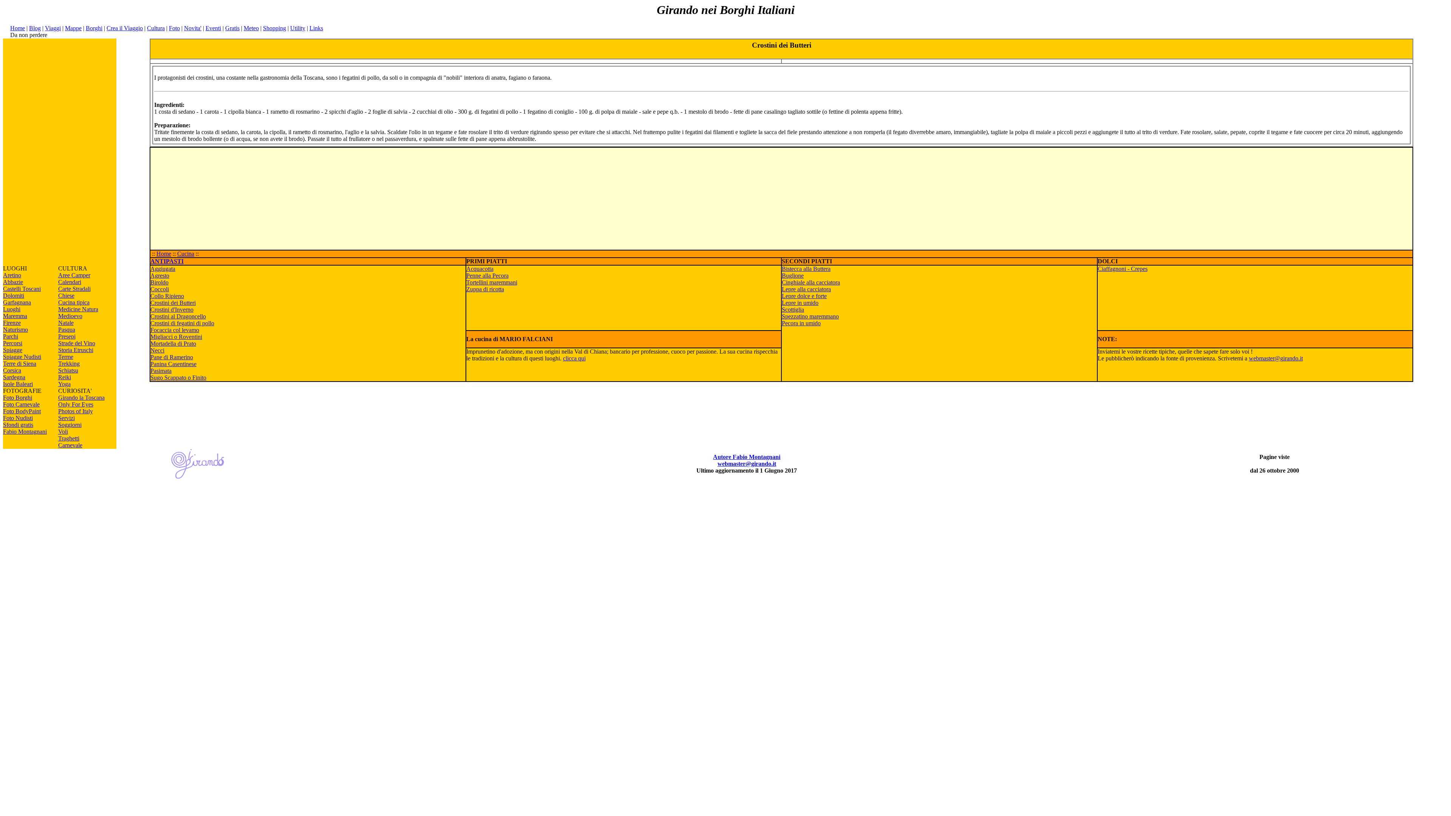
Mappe (73, 28)
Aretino (12, 275)
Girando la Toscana (81, 397)
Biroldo (159, 282)
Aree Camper (74, 275)
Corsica (12, 370)
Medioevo (70, 316)
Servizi (66, 418)
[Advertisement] (59, 152)
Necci (157, 350)
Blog (35, 28)
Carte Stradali (74, 289)
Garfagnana (17, 302)
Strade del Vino (76, 343)
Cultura (156, 28)
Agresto (159, 275)
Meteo (251, 28)
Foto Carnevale (21, 404)
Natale (66, 323)
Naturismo (15, 329)
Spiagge (12, 350)
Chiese (66, 295)
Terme (65, 357)
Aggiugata (162, 269)
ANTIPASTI (167, 261)
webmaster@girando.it (1276, 358)
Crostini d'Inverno (171, 309)
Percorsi (12, 343)
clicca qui (574, 358)
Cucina (185, 253)
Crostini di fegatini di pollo (182, 323)
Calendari (69, 282)
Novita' (192, 28)
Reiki (64, 377)
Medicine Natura (78, 309)
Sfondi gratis (18, 425)
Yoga (64, 384)
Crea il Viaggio (125, 28)
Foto (174, 28)
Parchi (10, 336)
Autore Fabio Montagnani (746, 457)
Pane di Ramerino (171, 357)
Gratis (232, 28)
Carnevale (70, 445)
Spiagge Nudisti (22, 357)
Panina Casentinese (173, 364)
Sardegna (14, 377)
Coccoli (159, 289)
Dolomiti (13, 295)
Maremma (15, 316)
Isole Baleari (18, 384)
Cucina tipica (74, 302)
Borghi (94, 28)
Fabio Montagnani (25, 431)
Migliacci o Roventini (176, 337)
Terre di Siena (19, 363)
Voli (63, 431)
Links (316, 28)
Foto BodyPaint (22, 411)
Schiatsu (68, 370)
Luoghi (11, 309)
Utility (297, 28)
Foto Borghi (17, 397)
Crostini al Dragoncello (178, 316)
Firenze (12, 323)
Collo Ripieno (167, 296)
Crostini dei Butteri (173, 303)
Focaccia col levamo (174, 330)
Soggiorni (70, 425)
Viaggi (53, 28)
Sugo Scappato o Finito (178, 377)
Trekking (69, 363)
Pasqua (66, 329)
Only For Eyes (75, 404)
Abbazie (13, 282)
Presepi (67, 336)
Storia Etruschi (75, 350)
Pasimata (161, 371)
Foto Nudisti (18, 418)
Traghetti (68, 438)
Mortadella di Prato (173, 343)
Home (17, 28)
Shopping (274, 28)
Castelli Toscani (22, 289)
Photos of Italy (75, 411)
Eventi (213, 28)
